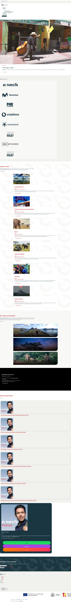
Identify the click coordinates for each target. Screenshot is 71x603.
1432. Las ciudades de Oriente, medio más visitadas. (13, 432)
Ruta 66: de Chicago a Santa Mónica (24, 209)
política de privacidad (10, 566)
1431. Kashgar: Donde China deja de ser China (11, 449)
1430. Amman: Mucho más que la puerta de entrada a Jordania (16, 466)
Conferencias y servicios (7, 12)
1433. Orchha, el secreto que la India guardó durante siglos (15, 415)
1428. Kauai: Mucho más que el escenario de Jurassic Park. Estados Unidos (18, 500)
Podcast (4, 13)
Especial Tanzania (19, 254)
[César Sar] (4, 5)
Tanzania (16, 348)
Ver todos (1, 171)
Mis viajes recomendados (9, 11)
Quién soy (4, 8)
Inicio (4, 7)
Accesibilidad (3, 589)
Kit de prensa (1, 582)
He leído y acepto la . (7, 566)
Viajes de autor (7, 10)
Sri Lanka (17, 276)
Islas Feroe (17, 334)
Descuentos (5, 14)
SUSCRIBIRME (2, 567)
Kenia (16, 231)
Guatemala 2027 (19, 186)
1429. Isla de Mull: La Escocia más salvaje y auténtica (13, 483)
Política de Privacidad (4, 588)
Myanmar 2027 (19, 299)
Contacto (4, 16)
